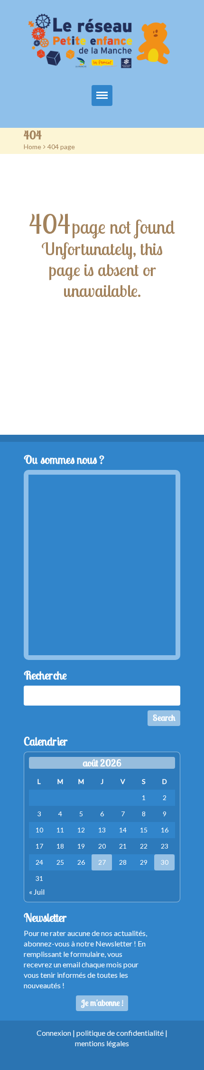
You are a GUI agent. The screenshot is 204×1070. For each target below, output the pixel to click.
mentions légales (102, 1043)
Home (32, 147)
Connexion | (56, 1032)
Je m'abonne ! (102, 1002)
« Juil (37, 891)
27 (102, 862)
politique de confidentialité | (121, 1032)
